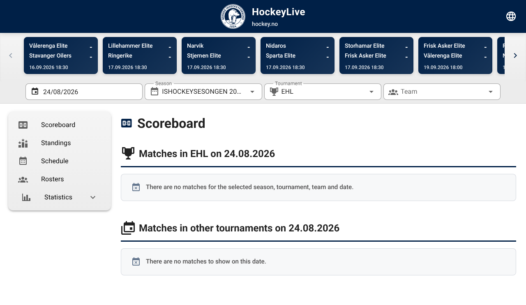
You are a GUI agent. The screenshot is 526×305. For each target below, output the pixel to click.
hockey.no (265, 24)
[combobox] (203, 91)
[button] (358, 92)
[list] (59, 161)
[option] (60, 125)
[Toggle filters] (511, 16)
